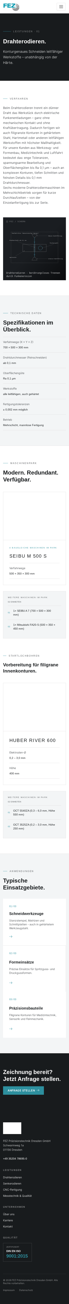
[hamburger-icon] (61, 7)
